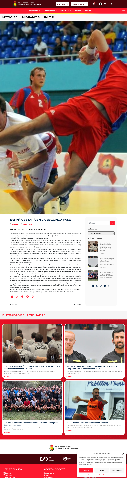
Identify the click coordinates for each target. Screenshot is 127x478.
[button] (123, 454)
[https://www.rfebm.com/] (26, 4)
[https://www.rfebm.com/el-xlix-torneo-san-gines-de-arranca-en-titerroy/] (94, 400)
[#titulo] (4, 473)
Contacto (87, 10)
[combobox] (98, 223)
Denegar (101, 470)
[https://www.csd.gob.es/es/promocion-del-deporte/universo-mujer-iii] (67, 459)
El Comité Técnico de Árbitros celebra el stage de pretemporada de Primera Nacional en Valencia (106, 246)
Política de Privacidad (103, 474)
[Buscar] (112, 223)
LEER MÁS (7, 376)
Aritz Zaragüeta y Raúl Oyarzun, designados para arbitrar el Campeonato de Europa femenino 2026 (107, 261)
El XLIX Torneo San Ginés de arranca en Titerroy (87, 422)
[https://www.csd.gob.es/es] (47, 459)
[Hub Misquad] (100, 4)
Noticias (78, 10)
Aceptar (86, 470)
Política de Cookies (92, 474)
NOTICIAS (9, 17)
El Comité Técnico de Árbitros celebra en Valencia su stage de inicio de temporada (106, 275)
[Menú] (111, 4)
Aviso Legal (112, 474)
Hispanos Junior (38, 17)
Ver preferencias (117, 470)
